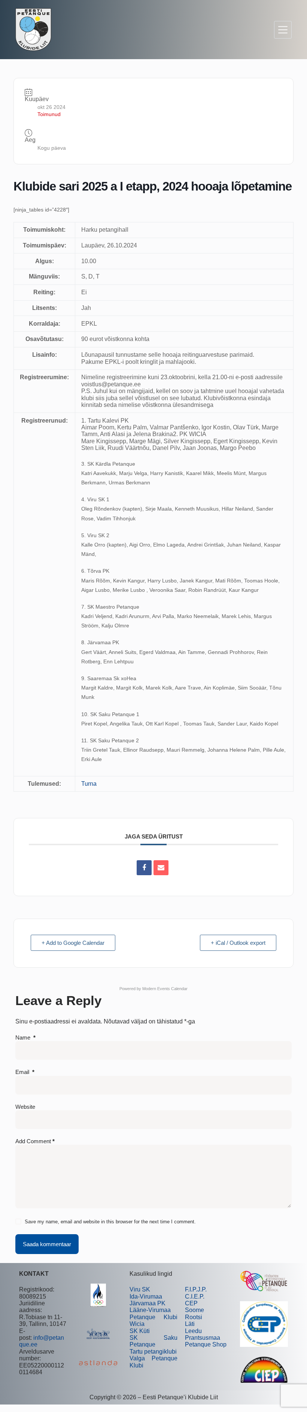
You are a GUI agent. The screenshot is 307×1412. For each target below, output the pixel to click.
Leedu (193, 1331)
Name (25, 1037)
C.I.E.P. (194, 1296)
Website (25, 1107)
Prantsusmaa (202, 1338)
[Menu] (283, 30)
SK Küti (140, 1331)
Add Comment (35, 1141)
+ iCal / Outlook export (238, 943)
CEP (191, 1303)
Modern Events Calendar (165, 988)
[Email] (161, 867)
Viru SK (140, 1289)
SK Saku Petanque (153, 1341)
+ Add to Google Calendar (73, 943)
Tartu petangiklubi (153, 1351)
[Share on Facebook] (144, 867)
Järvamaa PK (147, 1303)
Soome (194, 1310)
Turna (89, 783)
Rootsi (193, 1317)
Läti (190, 1324)
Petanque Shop (206, 1344)
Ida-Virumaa (146, 1296)
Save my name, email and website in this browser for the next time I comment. (110, 1221)
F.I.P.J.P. (196, 1289)
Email (24, 1072)
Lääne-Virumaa (150, 1310)
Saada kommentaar (47, 1244)
